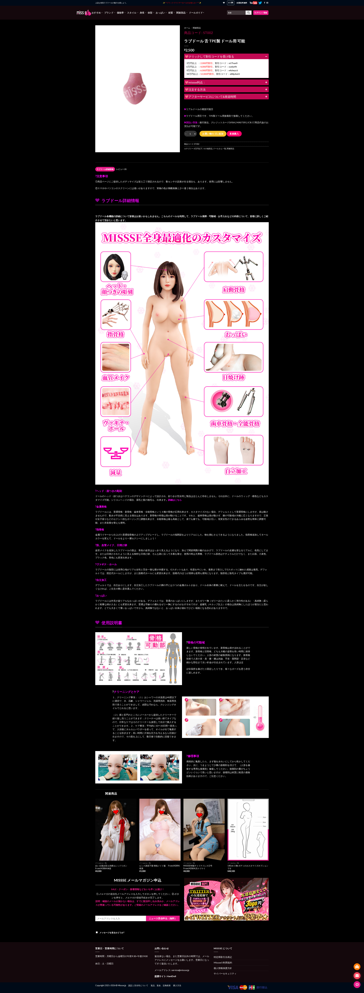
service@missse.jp (180, 970)
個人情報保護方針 (223, 968)
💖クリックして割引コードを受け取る (209, 56)
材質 (170, 12)
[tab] (105, 169)
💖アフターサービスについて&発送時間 (210, 96)
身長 (142, 12)
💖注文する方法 (195, 89)
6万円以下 (198, 148)
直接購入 (234, 133)
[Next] (268, 838)
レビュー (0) (121, 169)
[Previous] (95, 838)
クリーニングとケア (126, 691)
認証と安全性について (138, 985)
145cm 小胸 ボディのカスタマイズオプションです (248, 867)
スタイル (131, 12)
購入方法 (177, 985)
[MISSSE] (84, 12)
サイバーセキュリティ (225, 973)
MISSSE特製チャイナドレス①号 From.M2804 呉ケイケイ (198, 867)
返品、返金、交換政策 (161, 985)
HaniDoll (171, 976)
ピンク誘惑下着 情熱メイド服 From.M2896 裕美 (159, 867)
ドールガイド (196, 12)
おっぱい (160, 12)
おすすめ (96, 12)
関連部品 (181, 12)
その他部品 (207, 148)
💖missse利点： (195, 82)
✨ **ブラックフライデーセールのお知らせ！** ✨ (182, 3)
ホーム (187, 28)
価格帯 (120, 12)
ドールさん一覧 (219, 148)
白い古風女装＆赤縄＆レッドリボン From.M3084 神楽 (112, 867)
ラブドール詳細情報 (105, 169)
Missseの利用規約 (223, 962)
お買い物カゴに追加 (212, 133)
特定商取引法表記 (223, 957)
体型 (150, 12)
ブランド (108, 12)
